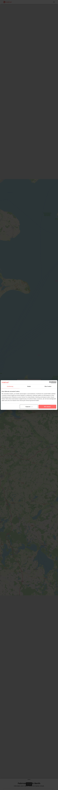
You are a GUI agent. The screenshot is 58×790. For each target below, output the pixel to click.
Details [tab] (29, 386)
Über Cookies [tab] (48, 386)
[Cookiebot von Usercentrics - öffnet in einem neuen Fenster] (50, 382)
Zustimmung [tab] (10, 386)
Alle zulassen (47, 406)
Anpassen (27, 406)
